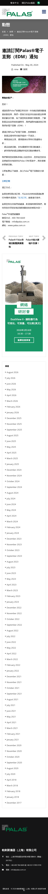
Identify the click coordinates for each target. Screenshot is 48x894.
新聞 (11, 31)
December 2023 (14, 538)
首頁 (4, 31)
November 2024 (14, 475)
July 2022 (11, 636)
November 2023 (14, 544)
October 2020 (13, 756)
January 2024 (13, 533)
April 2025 (11, 452)
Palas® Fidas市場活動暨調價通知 (16, 243)
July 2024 (11, 498)
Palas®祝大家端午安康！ (32, 241)
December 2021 (14, 676)
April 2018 (11, 779)
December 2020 (14, 745)
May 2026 (11, 389)
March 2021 (12, 728)
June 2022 (11, 642)
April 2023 (11, 584)
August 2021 (12, 699)
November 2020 (14, 751)
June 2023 (11, 573)
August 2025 (12, 435)
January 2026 (13, 412)
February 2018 (13, 791)
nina (16, 69)
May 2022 (11, 647)
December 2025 (14, 418)
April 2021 (11, 722)
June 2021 (11, 711)
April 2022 (11, 653)
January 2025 (13, 464)
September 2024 (14, 487)
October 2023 (13, 550)
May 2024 (11, 510)
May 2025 (11, 447)
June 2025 (11, 441)
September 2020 (14, 762)
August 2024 (12, 492)
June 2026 (11, 383)
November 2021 (14, 682)
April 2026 (11, 395)
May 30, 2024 (31, 65)
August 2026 (12, 372)
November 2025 (14, 424)
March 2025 (12, 458)
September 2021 (14, 693)
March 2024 (12, 521)
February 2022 (13, 665)
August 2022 (12, 630)
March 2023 (12, 590)
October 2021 (13, 688)
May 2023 (11, 579)
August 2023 (12, 561)
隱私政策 (6, 889)
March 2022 (12, 659)
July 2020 (11, 774)
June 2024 (11, 504)
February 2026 (13, 406)
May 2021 (11, 716)
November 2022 (14, 613)
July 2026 (11, 378)
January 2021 (13, 739)
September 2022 (14, 624)
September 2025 (14, 429)
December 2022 (14, 607)
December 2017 (14, 802)
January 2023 (13, 601)
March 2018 (12, 785)
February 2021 (13, 733)
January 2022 (13, 670)
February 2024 (13, 527)
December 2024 (14, 469)
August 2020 (12, 768)
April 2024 (11, 515)
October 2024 (13, 481)
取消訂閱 (22, 197)
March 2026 (12, 401)
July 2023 (11, 567)
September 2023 (14, 556)
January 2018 (13, 797)
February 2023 (13, 596)
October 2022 (13, 619)
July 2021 (11, 705)
